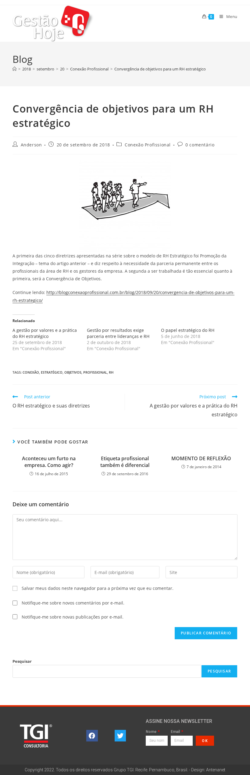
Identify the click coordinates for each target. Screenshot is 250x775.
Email (176, 732)
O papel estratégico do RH (187, 330)
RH (111, 372)
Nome (151, 732)
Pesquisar (22, 661)
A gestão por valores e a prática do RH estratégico (44, 333)
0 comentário (199, 145)
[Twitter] (120, 735)
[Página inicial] (14, 69)
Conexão (31, 372)
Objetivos (72, 372)
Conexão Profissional (148, 145)
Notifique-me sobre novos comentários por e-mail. (73, 603)
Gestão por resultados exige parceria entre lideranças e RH (118, 333)
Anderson (31, 145)
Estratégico (51, 372)
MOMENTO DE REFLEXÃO (201, 458)
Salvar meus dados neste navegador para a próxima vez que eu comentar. (97, 588)
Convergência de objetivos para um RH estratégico (160, 69)
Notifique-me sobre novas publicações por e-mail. (72, 617)
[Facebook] (92, 735)
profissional (95, 372)
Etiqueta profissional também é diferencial (124, 461)
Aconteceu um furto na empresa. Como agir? (49, 461)
